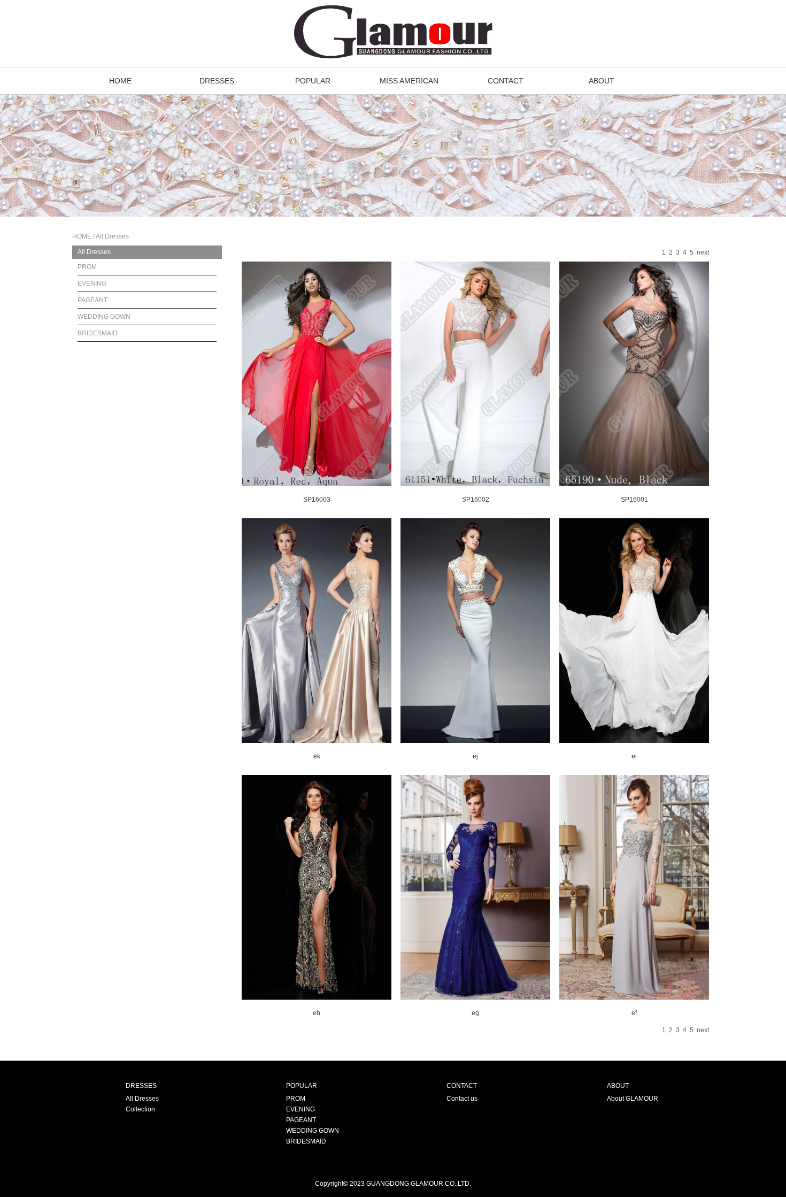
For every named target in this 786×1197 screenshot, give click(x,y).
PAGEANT (92, 300)
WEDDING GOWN (104, 316)
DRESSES (216, 80)
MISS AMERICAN (409, 80)
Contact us (461, 1098)
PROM (87, 267)
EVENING (92, 283)
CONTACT (505, 80)
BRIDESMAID (98, 333)
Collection (140, 1109)
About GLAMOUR (632, 1098)
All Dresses (94, 252)
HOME (120, 80)
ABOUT (601, 80)
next (703, 252)
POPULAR (312, 80)
